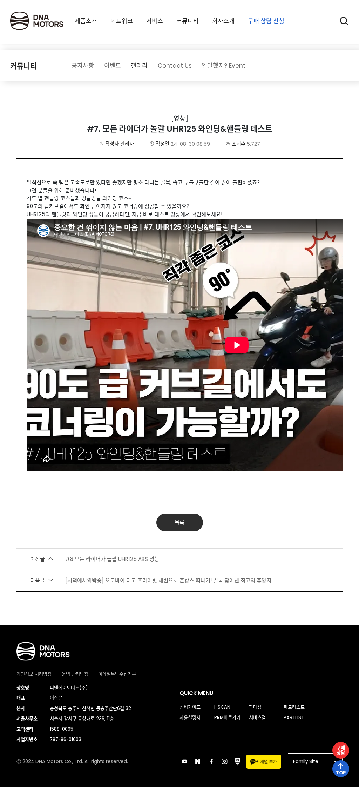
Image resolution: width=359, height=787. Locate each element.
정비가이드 (190, 707)
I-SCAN (222, 707)
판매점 (255, 707)
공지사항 (83, 65)
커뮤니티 (187, 21)
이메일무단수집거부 (117, 674)
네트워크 (121, 21)
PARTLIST (294, 717)
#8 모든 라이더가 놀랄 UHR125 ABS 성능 (94, 559)
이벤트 (112, 65)
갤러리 (139, 65)
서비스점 (257, 717)
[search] (344, 21)
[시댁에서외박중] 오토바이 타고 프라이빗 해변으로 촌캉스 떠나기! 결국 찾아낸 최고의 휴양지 (150, 580)
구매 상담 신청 (266, 21)
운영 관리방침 (75, 674)
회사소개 (223, 21)
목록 (179, 522)
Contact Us (175, 65)
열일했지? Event (223, 65)
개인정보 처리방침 (34, 674)
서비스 (154, 21)
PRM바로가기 (227, 717)
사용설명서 (190, 717)
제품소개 (86, 21)
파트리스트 (294, 707)
